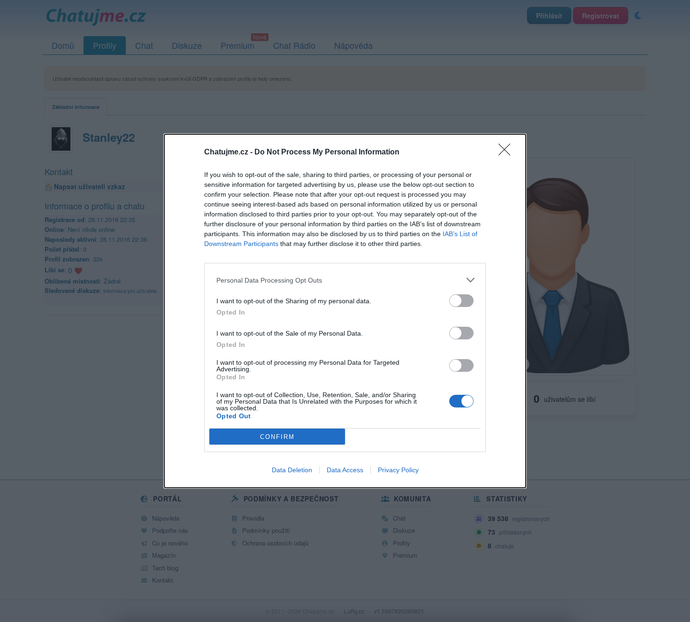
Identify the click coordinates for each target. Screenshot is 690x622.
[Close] (507, 152)
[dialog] (345, 311)
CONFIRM (277, 436)
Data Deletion (292, 470)
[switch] (461, 300)
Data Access (345, 470)
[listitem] (345, 280)
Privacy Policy (398, 470)
